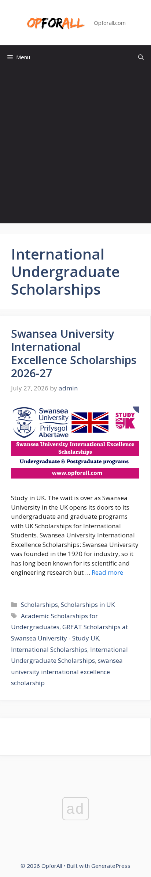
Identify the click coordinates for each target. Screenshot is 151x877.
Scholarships (39, 604)
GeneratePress (110, 865)
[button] (141, 57)
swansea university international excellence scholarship (67, 671)
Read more (107, 572)
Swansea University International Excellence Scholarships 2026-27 (73, 353)
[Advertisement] (75, 148)
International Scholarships (49, 649)
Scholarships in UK (88, 604)
